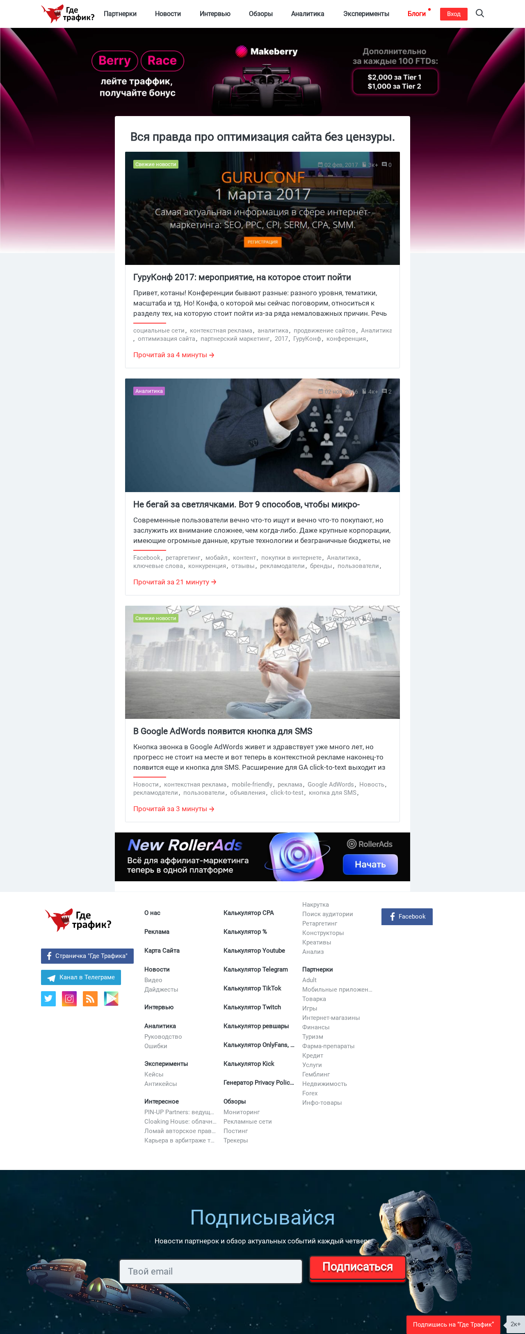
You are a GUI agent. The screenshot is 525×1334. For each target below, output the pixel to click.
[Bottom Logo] (78, 920)
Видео (153, 980)
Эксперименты (166, 1063)
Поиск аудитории (327, 914)
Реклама (156, 931)
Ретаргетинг (319, 923)
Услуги (312, 1065)
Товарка (314, 999)
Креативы (316, 942)
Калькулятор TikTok (252, 988)
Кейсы (154, 1074)
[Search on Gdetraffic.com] (480, 14)
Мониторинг (242, 1112)
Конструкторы (323, 933)
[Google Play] (114, 1001)
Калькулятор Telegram (256, 969)
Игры (309, 1008)
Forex (309, 1093)
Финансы (316, 1027)
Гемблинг (316, 1074)
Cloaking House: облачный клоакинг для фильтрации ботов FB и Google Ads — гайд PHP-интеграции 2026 (180, 1121)
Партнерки (317, 969)
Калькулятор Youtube (254, 950)
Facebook (412, 916)
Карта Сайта (162, 950)
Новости (157, 969)
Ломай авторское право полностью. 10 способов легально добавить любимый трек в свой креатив (180, 1131)
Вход (454, 14)
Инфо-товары (322, 1102)
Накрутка (315, 904)
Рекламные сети (248, 1121)
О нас (152, 913)
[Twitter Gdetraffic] (48, 998)
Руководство (163, 1036)
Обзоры (235, 1101)
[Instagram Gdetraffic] (69, 998)
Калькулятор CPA (249, 913)
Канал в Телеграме (87, 977)
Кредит (312, 1055)
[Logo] (67, 14)
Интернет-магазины (331, 1018)
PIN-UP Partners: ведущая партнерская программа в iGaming (180, 1112)
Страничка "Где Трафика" (91, 956)
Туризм (312, 1036)
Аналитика (160, 1026)
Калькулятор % (245, 931)
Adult (309, 980)
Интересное (161, 1101)
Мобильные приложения (338, 989)
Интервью (158, 1007)
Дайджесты (161, 989)
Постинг (236, 1131)
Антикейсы (160, 1084)
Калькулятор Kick (249, 1063)
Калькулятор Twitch (252, 1007)
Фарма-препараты (328, 1046)
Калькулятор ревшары (256, 1026)
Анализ (313, 951)
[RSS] (90, 998)
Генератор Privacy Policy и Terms (260, 1082)
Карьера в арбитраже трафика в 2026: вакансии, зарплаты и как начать (180, 1140)
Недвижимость (324, 1084)
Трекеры (236, 1140)
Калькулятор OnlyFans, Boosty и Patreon (260, 1045)
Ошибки (155, 1046)
